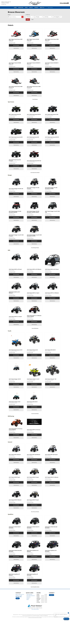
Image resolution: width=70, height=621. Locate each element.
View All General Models (35, 511)
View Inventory (16, 48)
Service (31, 7)
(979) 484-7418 (3, 4)
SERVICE (27, 598)
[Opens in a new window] (68, 3)
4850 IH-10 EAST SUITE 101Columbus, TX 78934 (6, 2)
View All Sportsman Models (35, 172)
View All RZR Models (35, 328)
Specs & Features (16, 45)
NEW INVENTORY (29, 594)
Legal (35, 609)
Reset (32, 19)
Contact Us (51, 595)
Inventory (20, 7)
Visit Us (17, 598)
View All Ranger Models (35, 247)
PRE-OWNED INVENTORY (30, 595)
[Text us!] (66, 619)
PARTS (27, 599)
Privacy (32, 609)
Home (15, 7)
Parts (26, 7)
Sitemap (37, 609)
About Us (42, 7)
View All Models (35, 99)
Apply (28, 19)
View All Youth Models (35, 413)
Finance (36, 7)
